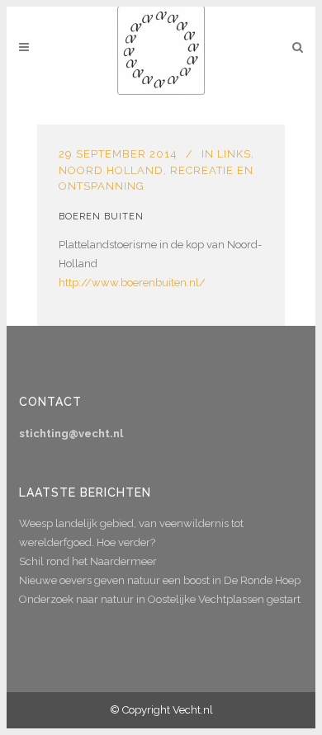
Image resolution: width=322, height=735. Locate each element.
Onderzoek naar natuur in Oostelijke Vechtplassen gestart (160, 599)
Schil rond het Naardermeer (88, 561)
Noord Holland (111, 170)
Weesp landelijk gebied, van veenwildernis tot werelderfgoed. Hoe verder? (131, 533)
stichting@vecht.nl (71, 433)
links (234, 154)
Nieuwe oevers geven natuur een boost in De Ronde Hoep (160, 580)
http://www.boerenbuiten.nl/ (132, 282)
